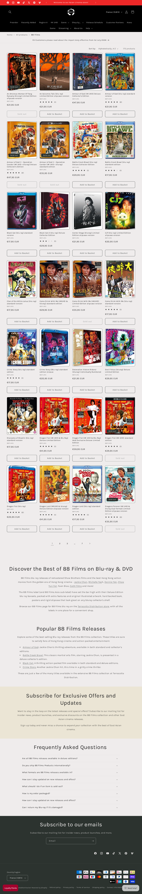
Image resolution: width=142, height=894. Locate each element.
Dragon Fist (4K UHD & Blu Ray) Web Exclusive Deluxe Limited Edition (86, 440)
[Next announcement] (96, 2)
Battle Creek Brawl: (33, 655)
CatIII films (76, 586)
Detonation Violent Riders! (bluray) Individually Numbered (86, 371)
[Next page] (90, 543)
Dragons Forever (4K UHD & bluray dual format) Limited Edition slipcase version (117, 508)
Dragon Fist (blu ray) (16, 506)
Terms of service (83, 887)
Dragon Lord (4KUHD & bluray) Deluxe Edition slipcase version (54, 507)
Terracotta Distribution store (93, 606)
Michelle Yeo (95, 582)
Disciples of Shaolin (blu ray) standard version (20, 439)
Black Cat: (28, 663)
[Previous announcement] (46, 2)
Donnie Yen (111, 582)
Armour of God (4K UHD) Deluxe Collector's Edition (86, 95)
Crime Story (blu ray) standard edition (21, 371)
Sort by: (92, 48)
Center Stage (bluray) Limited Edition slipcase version (85, 234)
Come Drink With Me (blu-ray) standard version (118, 302)
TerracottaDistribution (22, 888)
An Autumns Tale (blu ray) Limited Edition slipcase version (54, 95)
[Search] (10, 12)
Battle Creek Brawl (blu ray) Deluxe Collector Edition (84, 163)
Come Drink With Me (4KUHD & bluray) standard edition (54, 302)
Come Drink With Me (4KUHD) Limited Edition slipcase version (87, 302)
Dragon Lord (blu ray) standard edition (86, 507)
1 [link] (52, 543)
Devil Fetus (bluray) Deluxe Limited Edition (117, 371)
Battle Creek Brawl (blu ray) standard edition (117, 163)
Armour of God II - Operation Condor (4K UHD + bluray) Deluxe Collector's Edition (22, 164)
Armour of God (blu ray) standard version (120, 95)
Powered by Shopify (39, 888)
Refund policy (55, 887)
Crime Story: (29, 667)
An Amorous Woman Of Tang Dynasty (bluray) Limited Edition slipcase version (21, 96)
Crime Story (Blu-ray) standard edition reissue (54, 371)
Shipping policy (98, 887)
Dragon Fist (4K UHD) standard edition (119, 439)
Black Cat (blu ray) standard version (20, 234)
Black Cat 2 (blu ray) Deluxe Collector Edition (52, 234)
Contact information (115, 887)
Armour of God (30, 647)
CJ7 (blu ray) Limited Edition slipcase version (118, 234)
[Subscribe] (93, 841)
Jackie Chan (80, 582)
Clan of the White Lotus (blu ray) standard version (21, 302)
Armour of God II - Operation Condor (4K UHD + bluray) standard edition (52, 164)
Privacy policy (68, 887)
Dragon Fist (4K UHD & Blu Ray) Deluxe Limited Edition (54, 439)
